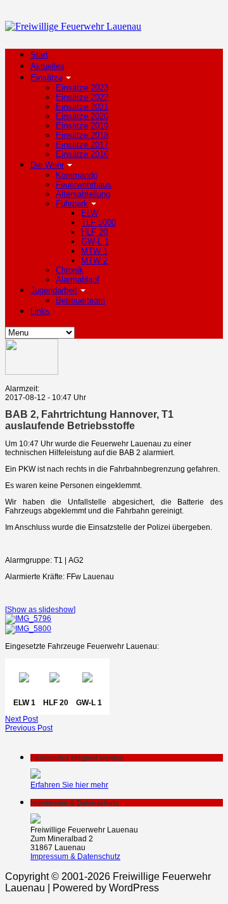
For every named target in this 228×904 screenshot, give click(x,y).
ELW (89, 213)
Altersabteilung (83, 194)
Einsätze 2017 (82, 144)
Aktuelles (47, 66)
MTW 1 (94, 251)
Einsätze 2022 (82, 97)
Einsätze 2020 (82, 116)
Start (39, 55)
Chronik (70, 270)
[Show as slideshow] (40, 609)
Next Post (21, 719)
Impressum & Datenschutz (75, 856)
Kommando (77, 175)
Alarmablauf (77, 279)
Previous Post (29, 728)
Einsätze (46, 77)
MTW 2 (94, 260)
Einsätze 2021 (82, 106)
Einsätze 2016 (82, 154)
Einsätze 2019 (82, 125)
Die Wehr (47, 165)
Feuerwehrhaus (83, 184)
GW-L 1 (95, 241)
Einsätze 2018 (82, 135)
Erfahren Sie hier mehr (69, 785)
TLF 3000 (98, 222)
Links (40, 311)
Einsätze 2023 (82, 87)
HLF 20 (94, 232)
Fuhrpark (72, 203)
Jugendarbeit (53, 290)
